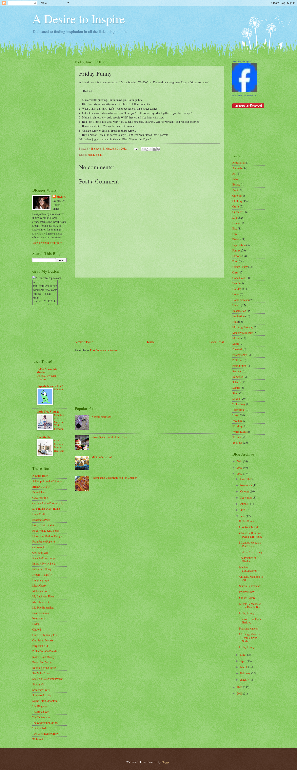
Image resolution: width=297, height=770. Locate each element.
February (245, 673)
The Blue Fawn (40, 712)
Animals (237, 168)
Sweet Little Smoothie (44, 701)
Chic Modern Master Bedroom (59, 446)
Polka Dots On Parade (44, 651)
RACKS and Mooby (43, 657)
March (244, 667)
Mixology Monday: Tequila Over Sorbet (250, 637)
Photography (239, 355)
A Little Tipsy (40, 476)
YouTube (237, 442)
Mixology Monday (242, 327)
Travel (235, 415)
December (246, 479)
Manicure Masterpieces (248, 568)
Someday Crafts (41, 690)
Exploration (239, 245)
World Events (240, 432)
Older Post (215, 341)
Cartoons (237, 195)
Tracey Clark (39, 728)
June (243, 516)
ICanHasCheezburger (44, 558)
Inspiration (238, 316)
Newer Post (84, 341)
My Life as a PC (41, 602)
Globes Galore (247, 598)
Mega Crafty (39, 585)
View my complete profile (47, 242)
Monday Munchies (242, 333)
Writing (236, 437)
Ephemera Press (41, 520)
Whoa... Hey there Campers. (46, 377)
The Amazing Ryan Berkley (250, 620)
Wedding (237, 420)
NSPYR (36, 624)
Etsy (234, 234)
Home (150, 341)
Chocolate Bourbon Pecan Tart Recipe (250, 534)
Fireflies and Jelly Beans (45, 530)
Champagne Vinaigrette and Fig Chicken (114, 478)
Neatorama (38, 618)
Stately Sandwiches (250, 586)
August (244, 504)
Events (236, 239)
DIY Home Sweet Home (46, 508)
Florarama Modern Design (47, 536)
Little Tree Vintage (48, 412)
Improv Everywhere (43, 563)
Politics (236, 360)
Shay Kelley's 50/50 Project (47, 679)
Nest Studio (44, 437)
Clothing (237, 201)
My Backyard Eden (43, 596)
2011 (240, 687)
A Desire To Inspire (241, 61)
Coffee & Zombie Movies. (47, 370)
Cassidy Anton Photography (48, 503)
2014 (240, 461)
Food (235, 261)
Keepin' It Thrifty (42, 574)
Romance (237, 377)
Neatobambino (40, 613)
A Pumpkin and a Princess (47, 481)
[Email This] (143, 149)
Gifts (235, 272)
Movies (236, 338)
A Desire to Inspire (78, 18)
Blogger (165, 762)
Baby (235, 179)
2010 (240, 693)
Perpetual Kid (40, 646)
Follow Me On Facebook (244, 95)
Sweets (236, 398)
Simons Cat (38, 684)
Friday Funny (95, 154)
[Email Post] (136, 148)
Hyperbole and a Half (50, 386)
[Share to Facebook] (155, 149)
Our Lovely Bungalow (44, 635)
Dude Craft (38, 514)
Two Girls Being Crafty (45, 733)
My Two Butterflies (43, 607)
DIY (234, 217)
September (246, 497)
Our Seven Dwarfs (42, 640)
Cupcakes (237, 212)
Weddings (237, 426)
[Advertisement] (149, 308)
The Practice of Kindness (247, 559)
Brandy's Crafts (41, 486)
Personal (237, 349)
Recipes (236, 371)
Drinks (236, 223)
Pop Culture (239, 366)
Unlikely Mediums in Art (251, 578)
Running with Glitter (44, 668)
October (245, 491)
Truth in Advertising (250, 552)
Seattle (236, 388)
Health (236, 283)
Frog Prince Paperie (43, 541)
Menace (58, 389)
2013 (240, 467)
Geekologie (38, 547)
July (242, 510)
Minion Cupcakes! (102, 457)
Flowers (236, 256)
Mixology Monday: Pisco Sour (250, 544)
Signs (235, 393)
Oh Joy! (36, 629)
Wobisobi (37, 739)
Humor (236, 305)
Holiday (236, 289)
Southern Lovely (41, 695)
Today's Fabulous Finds (45, 723)
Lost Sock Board (248, 527)
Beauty (236, 184)
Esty (234, 228)
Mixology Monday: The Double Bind (250, 605)
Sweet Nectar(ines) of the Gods (109, 437)
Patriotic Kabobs (248, 628)
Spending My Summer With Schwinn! (59, 421)
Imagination (239, 311)
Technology (238, 404)
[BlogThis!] (147, 149)
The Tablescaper (41, 717)
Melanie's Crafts (41, 591)
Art (234, 173)
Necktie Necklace (101, 417)
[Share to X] (151, 149)
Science (236, 382)
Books (235, 190)
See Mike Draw (41, 673)
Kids (235, 322)
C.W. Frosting (40, 498)
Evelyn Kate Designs (44, 525)
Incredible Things (42, 569)
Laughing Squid (41, 580)
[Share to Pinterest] (158, 149)
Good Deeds (239, 278)
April (243, 661)
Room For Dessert (42, 662)
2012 (240, 474)
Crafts (235, 206)
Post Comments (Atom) (103, 350)
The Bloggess (39, 706)
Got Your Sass (40, 552)
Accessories (238, 162)
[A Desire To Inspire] (244, 91)
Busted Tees (38, 492)
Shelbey (61, 197)
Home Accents (240, 300)
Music (235, 344)
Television (238, 410)
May (243, 655)
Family (236, 250)
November (246, 485)
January (245, 679)
